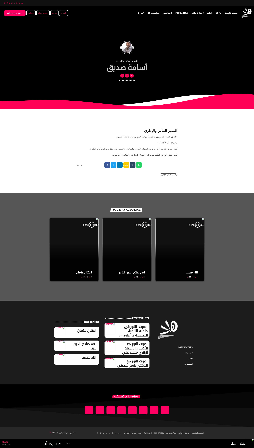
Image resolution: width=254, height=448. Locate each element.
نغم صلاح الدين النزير (132, 272)
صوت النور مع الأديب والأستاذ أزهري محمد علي (135, 348)
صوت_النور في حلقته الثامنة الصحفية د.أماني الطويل (135, 333)
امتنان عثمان (84, 272)
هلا (51, 433)
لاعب (14, 13)
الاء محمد (192, 272)
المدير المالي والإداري (168, 175)
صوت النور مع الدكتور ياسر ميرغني (132, 363)
